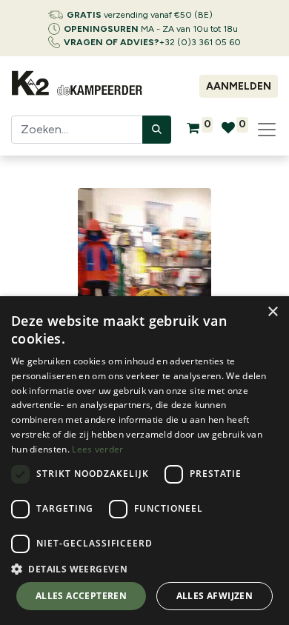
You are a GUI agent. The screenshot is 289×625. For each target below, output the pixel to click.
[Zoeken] (156, 130)
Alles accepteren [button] (81, 595)
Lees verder (97, 449)
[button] (144, 568)
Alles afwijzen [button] (214, 595)
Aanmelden (238, 86)
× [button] (272, 312)
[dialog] (144, 460)
